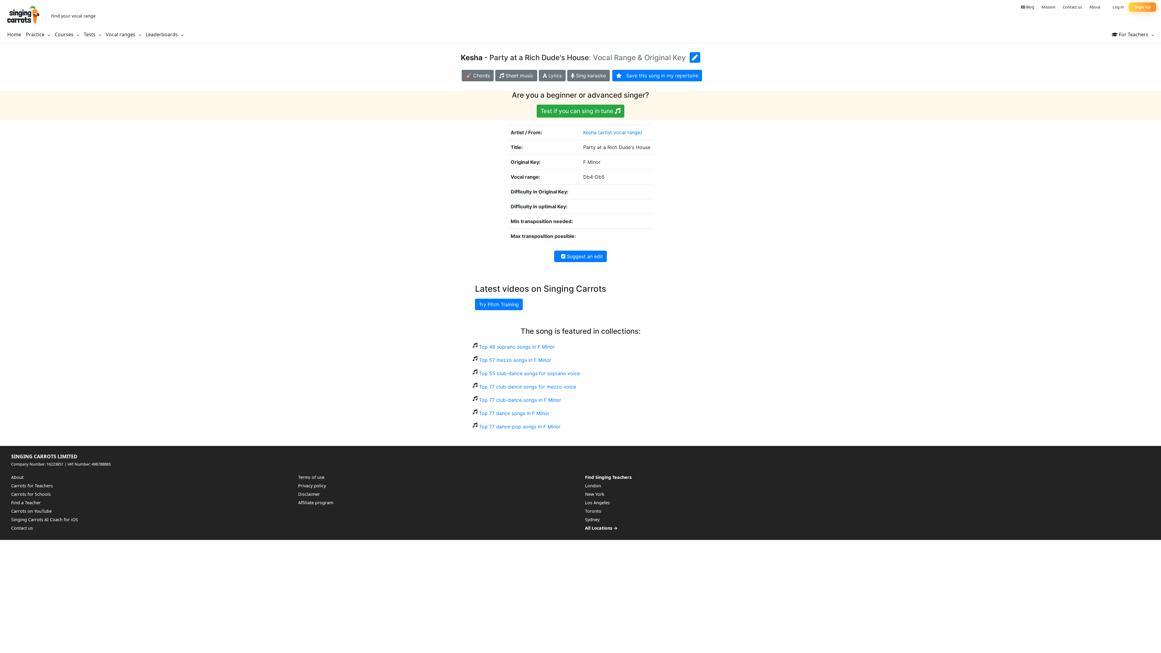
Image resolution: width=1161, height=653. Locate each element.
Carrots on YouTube (31, 511)
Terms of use (311, 477)
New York (594, 494)
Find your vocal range (73, 16)
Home (14, 34)
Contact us (1072, 7)
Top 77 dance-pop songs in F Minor (520, 427)
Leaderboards (162, 34)
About (1095, 7)
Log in (1118, 7)
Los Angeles (597, 502)
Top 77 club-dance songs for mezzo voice (527, 387)
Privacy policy (312, 486)
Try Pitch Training (499, 304)
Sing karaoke (590, 76)
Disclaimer (309, 494)
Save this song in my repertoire (660, 76)
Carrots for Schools (31, 494)
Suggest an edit (584, 256)
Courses (65, 34)
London (593, 486)
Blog (1029, 7)
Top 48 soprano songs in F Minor (517, 347)
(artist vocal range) (620, 132)
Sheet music (518, 76)
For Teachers (1134, 34)
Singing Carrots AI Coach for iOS (44, 519)
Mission (1048, 7)
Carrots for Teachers (32, 486)
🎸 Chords (478, 76)
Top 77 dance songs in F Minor (514, 413)
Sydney (592, 519)
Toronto (593, 511)
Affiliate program (315, 502)
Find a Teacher (26, 502)
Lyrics (554, 76)
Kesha (590, 132)
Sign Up (1142, 7)
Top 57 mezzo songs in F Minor (515, 360)
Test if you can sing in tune (578, 111)
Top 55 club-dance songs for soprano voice (529, 373)
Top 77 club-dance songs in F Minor (520, 400)
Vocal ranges (121, 34)
